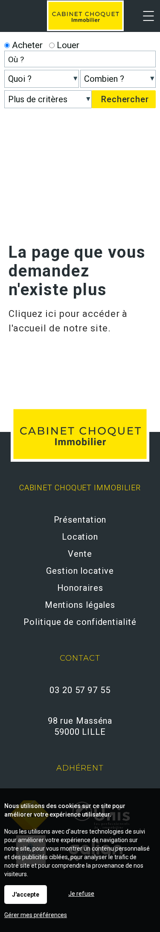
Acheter (26, 45)
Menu (144, 21)
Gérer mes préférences (35, 915)
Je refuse (81, 893)
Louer (67, 45)
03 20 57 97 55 (80, 690)
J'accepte (25, 894)
